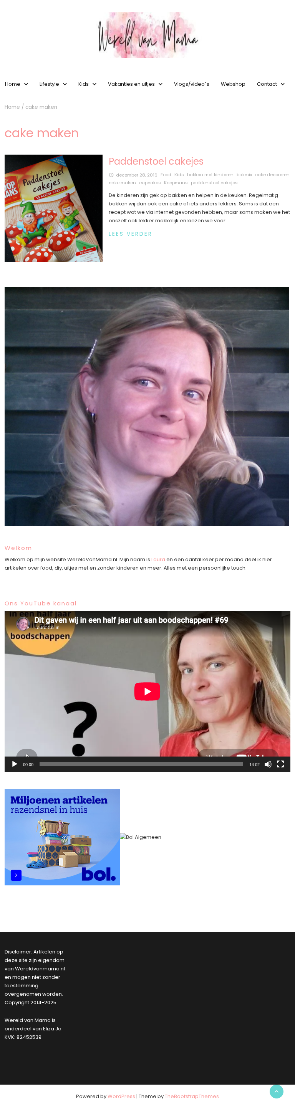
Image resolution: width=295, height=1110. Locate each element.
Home (12, 107)
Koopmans (176, 183)
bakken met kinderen (210, 175)
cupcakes (150, 183)
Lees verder (130, 234)
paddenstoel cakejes (214, 183)
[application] (147, 691)
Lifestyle (49, 84)
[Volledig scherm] (280, 764)
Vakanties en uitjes (131, 84)
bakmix (244, 175)
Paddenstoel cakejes (156, 161)
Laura (158, 559)
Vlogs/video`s (191, 84)
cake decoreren (272, 175)
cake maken (122, 183)
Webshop (233, 84)
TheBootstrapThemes (192, 1096)
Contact (267, 84)
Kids (83, 84)
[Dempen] (268, 764)
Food (166, 175)
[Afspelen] (14, 764)
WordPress (121, 1096)
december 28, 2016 (136, 175)
